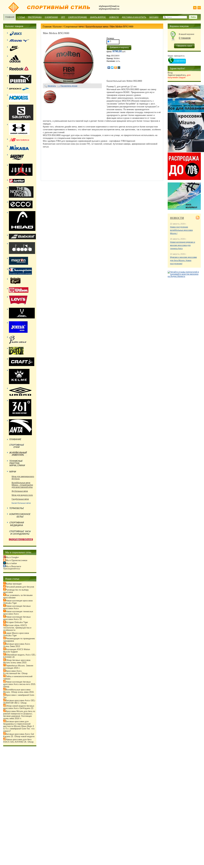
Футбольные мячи (20, 491)
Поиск (169, 17)
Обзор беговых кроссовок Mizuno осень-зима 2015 (16, 661)
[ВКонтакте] (109, 67)
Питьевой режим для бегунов (20, 587)
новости (177, 218)
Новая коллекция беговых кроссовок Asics (17, 607)
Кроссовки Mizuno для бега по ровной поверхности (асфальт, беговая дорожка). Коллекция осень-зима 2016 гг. (19, 715)
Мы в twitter (11, 563)
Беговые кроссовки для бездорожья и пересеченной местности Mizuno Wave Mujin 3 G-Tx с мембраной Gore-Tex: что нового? (18, 726)
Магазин (153, 17)
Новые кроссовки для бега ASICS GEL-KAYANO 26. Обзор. (18, 740)
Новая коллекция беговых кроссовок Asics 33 (17, 618)
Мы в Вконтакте (13, 566)
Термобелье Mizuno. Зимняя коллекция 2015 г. (18, 666)
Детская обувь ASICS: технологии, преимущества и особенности (17, 627)
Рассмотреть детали (69, 86)
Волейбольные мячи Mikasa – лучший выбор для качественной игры (22, 485)
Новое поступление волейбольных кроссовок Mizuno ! (181, 230)
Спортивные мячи (74, 26)
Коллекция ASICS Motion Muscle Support (16, 650)
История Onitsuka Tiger (17, 622)
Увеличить (51, 86)
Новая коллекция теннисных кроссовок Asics (18, 612)
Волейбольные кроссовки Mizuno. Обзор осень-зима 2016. (18, 690)
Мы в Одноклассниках (16, 560)
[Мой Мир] (119, 67)
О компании (51, 17)
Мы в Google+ (12, 557)
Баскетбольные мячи (97, 26)
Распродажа (35, 17)
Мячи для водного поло (22, 495)
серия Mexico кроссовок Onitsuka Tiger (16, 634)
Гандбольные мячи (20, 499)
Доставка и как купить (134, 17)
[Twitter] (112, 67)
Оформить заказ (184, 45)
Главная (9, 17)
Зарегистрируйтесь (179, 76)
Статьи (21, 17)
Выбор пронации (14, 584)
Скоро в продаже (77, 17)
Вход (170, 72)
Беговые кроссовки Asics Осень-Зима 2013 (16, 645)
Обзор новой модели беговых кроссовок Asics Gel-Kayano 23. (18, 707)
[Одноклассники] (115, 67)
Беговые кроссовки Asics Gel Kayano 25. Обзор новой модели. (19, 735)
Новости (114, 17)
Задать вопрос (98, 17)
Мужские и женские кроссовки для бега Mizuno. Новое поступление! (183, 260)
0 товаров (185, 38)
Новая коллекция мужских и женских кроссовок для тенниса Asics (182, 245)
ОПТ (63, 17)
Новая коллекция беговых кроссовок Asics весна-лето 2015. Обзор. (19, 684)
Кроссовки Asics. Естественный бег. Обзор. (15, 672)
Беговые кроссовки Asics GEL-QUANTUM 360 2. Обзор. (19, 701)
